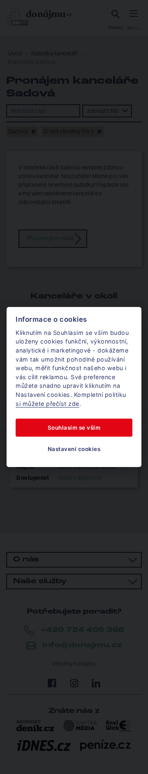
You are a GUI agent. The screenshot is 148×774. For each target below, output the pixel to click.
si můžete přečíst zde (47, 403)
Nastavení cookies (74, 449)
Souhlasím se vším (74, 427)
